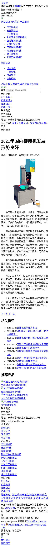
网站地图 (41, 525)
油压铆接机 (12, 54)
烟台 (6, 501)
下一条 (11, 314)
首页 (14, 123)
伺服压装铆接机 (14, 50)
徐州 (8, 498)
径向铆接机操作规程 (27, 361)
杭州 (19, 494)
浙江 (14, 494)
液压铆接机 (12, 30)
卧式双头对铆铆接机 (17, 37)
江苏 (34, 494)
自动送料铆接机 (14, 40)
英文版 (4, 3)
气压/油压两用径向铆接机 (13, 385)
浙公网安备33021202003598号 (22, 525)
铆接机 (17, 6)
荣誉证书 (15, 84)
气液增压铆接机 (14, 47)
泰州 (39, 494)
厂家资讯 (11, 72)
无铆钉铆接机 (13, 44)
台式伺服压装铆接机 (11, 392)
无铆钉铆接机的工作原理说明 (31, 368)
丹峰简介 (5, 428)
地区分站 (5, 494)
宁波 (24, 494)
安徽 (23, 498)
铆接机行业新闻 (38, 123)
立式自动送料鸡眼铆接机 (13, 398)
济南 (38, 498)
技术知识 (11, 75)
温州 (29, 494)
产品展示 (24, 21)
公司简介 (15, 21)
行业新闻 (11, 68)
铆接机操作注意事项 (27, 328)
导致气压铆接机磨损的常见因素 (32, 344)
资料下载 (5, 84)
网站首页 (5, 21)
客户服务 (24, 84)
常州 (18, 498)
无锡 (3, 498)
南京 (44, 494)
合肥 (28, 498)
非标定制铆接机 (14, 57)
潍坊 (11, 501)
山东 (33, 498)
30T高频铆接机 (8, 405)
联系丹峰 (33, 84)
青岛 (43, 498)
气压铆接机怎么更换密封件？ (31, 364)
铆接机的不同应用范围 (28, 348)
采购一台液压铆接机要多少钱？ (32, 358)
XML (3, 527)
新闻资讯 (5, 63)
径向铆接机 (12, 34)
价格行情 (11, 78)
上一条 (4, 314)
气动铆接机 (12, 27)
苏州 (13, 498)
